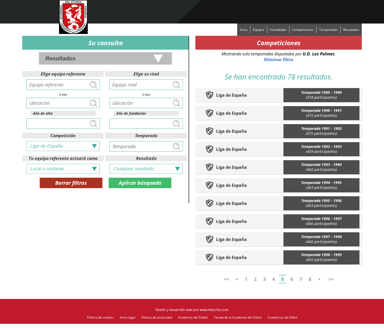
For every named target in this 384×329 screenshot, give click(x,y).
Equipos (258, 29)
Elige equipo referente (63, 74)
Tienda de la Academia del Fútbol (238, 317)
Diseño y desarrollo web (174, 309)
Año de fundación (131, 113)
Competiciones (303, 29)
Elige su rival (146, 74)
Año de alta (43, 113)
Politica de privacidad (156, 317)
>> (331, 279)
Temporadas (328, 29)
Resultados (351, 29)
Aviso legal (127, 317)
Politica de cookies (100, 317)
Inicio (243, 29)
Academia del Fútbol (193, 317)
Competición (62, 135)
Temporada (146, 135)
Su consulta (105, 42)
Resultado (146, 158)
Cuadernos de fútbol (282, 317)
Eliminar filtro (278, 59)
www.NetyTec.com (214, 309)
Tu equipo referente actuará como (63, 158)
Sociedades (278, 29)
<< (226, 279)
